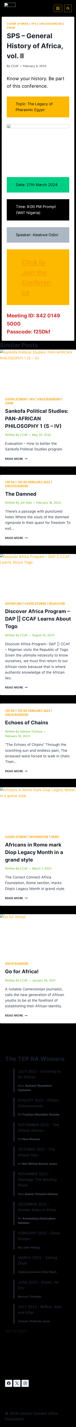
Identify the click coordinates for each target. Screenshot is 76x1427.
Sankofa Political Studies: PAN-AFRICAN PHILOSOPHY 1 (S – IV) (36, 418)
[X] (16, 1383)
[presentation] (38, 371)
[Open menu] (58, 8)
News (55, 836)
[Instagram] (25, 1383)
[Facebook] (8, 1383)
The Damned (20, 494)
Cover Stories (18, 23)
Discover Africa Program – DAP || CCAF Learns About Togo (38, 618)
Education (57, 603)
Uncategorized (50, 23)
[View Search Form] (68, 8)
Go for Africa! (22, 971)
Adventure (13, 603)
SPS (34, 23)
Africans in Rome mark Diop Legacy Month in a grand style (34, 852)
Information (39, 836)
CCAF (15, 66)
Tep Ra (10, 481)
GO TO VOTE (16, 1331)
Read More (16, 458)
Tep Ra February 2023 (33, 481)
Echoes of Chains (26, 723)
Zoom (11, 27)
